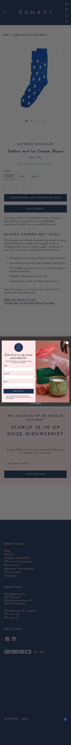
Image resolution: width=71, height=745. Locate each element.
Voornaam (6, 374)
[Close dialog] (67, 342)
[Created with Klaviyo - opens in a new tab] (35, 403)
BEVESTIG (19, 391)
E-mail (5, 381)
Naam (5, 366)
